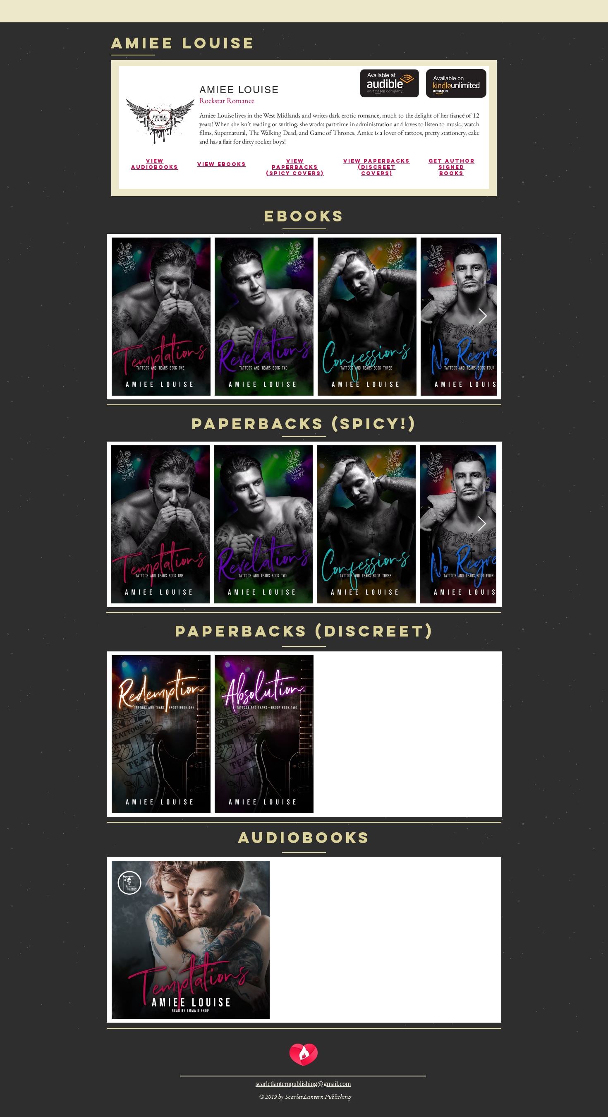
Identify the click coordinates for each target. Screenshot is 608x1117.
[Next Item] (483, 316)
